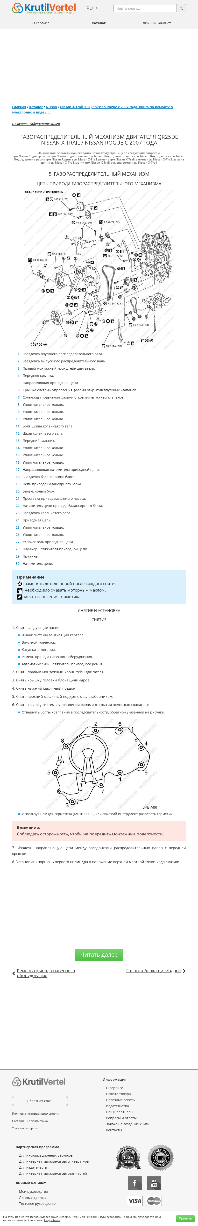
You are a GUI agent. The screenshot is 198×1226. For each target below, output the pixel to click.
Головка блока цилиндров (153, 970)
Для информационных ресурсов (46, 1155)
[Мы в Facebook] (135, 1183)
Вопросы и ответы (121, 1118)
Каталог (99, 23)
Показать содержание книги (36, 123)
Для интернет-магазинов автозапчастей (53, 1173)
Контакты (114, 1130)
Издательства (117, 1106)
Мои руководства (33, 1191)
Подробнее (52, 1220)
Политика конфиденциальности (35, 1114)
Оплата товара (118, 1094)
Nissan (51, 107)
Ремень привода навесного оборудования (46, 973)
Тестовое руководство (37, 1203)
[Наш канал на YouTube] (154, 1183)
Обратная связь (40, 1101)
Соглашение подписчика (30, 1121)
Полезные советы (120, 1100)
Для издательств (33, 1167)
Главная (19, 107)
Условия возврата (25, 1128)
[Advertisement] (99, 64)
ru (89, 8)
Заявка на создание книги (127, 1124)
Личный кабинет (157, 23)
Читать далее (99, 954)
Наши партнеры (119, 1112)
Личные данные (32, 1197)
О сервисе (41, 23)
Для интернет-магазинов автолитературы (54, 1161)
